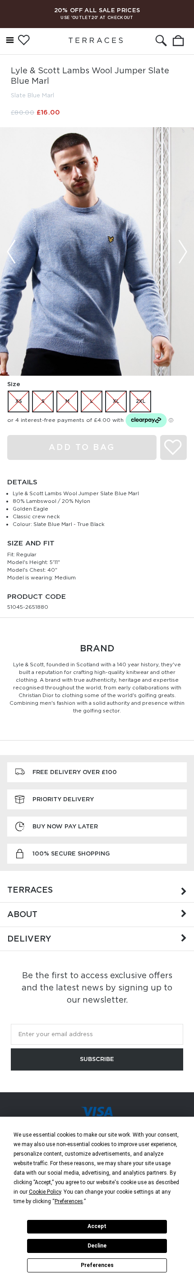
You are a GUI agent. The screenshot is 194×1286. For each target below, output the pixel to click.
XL (116, 401)
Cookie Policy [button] (45, 1192)
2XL (140, 401)
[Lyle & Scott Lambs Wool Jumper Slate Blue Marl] (97, 251)
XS (18, 401)
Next (182, 251)
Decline (97, 1246)
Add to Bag (82, 447)
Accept (97, 1226)
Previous (11, 251)
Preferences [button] (69, 1201)
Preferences (97, 1265)
